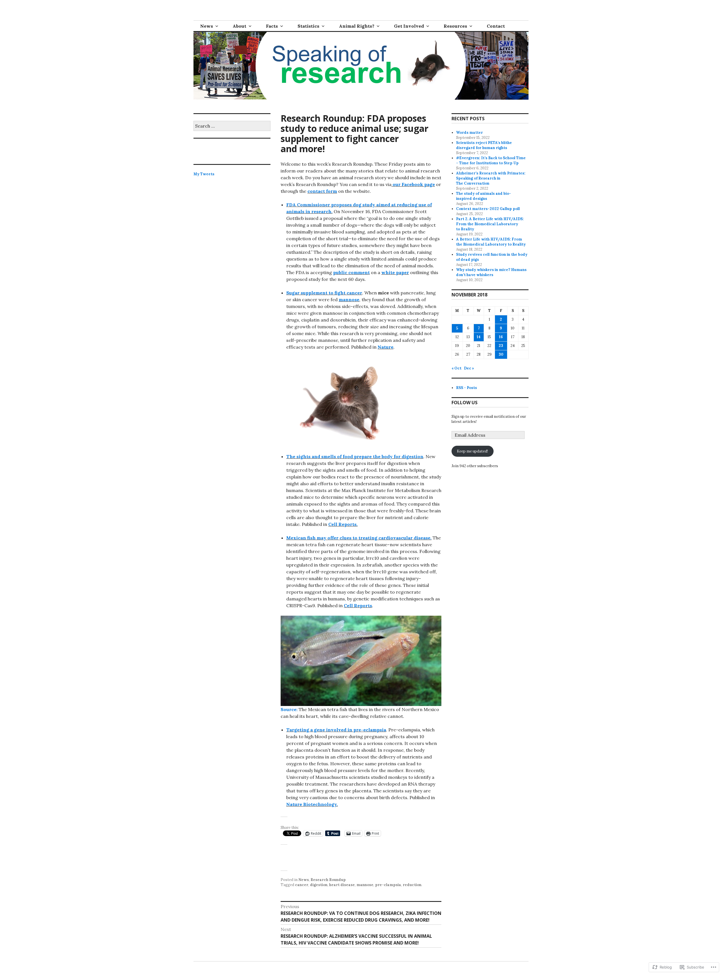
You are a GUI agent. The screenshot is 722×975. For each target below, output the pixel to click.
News (206, 26)
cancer (301, 884)
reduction (412, 884)
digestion (318, 884)
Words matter (469, 132)
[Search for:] (231, 126)
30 (501, 354)
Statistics (308, 26)
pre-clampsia (388, 884)
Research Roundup (328, 879)
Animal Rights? (356, 26)
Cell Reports (358, 605)
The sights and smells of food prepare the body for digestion (354, 456)
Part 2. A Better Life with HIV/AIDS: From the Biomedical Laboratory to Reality (490, 224)
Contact (496, 26)
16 (501, 337)
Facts (272, 26)
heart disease (342, 884)
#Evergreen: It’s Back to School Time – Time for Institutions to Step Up (491, 160)
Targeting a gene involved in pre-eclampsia (336, 730)
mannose (349, 299)
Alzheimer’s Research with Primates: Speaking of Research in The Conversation (490, 178)
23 (501, 345)
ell (334, 524)
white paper (395, 272)
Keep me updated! (472, 451)
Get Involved (409, 26)
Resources (455, 26)
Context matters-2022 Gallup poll (488, 208)
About (239, 26)
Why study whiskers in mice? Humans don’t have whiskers (491, 272)
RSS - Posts (466, 387)
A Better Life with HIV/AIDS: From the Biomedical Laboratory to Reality (491, 242)
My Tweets (203, 174)
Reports (346, 524)
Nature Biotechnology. (312, 804)
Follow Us (464, 402)
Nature (385, 347)
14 (479, 337)
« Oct (456, 368)
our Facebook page (414, 184)
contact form (322, 191)
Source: (289, 709)
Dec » (469, 368)
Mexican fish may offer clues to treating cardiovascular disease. (359, 538)
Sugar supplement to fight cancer (324, 293)
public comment (351, 272)
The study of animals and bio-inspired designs (483, 196)
